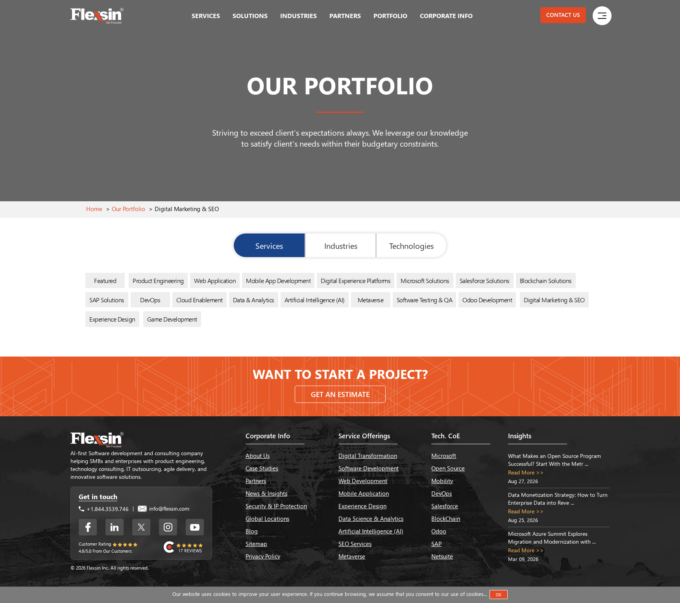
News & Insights (266, 493)
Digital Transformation (367, 456)
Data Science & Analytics (370, 518)
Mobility (442, 481)
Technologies (411, 245)
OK (498, 594)
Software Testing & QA (425, 300)
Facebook (88, 527)
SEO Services (354, 544)
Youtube (195, 527)
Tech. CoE (445, 435)
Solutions (250, 15)
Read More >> (526, 472)
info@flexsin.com (168, 508)
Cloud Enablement (199, 300)
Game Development (172, 319)
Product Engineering (158, 280)
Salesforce (444, 506)
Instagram (168, 527)
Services (206, 15)
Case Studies (262, 468)
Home (94, 209)
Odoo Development (487, 300)
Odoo (438, 531)
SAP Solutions (106, 300)
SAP (436, 544)
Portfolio (390, 15)
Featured (105, 280)
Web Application (215, 280)
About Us (258, 456)
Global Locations (267, 518)
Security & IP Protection (276, 506)
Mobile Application (363, 493)
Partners (345, 15)
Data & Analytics (253, 300)
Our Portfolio (128, 209)
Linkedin (114, 527)
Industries (298, 15)
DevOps (150, 300)
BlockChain (445, 518)
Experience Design (112, 319)
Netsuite (442, 556)
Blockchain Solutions (546, 280)
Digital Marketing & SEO (554, 300)
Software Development (368, 468)
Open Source (448, 468)
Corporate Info (446, 15)
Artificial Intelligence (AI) (315, 300)
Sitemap (256, 544)
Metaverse (371, 300)
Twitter (141, 527)
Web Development (362, 481)
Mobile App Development (278, 280)
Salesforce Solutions (485, 280)
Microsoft (443, 456)
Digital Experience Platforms (355, 280)
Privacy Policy (263, 556)
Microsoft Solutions (425, 280)
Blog (252, 531)
